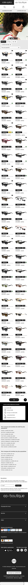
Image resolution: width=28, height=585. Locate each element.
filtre (4, 41)
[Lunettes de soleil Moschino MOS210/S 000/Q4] (7, 386)
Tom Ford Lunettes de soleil (8, 436)
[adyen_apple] (16, 530)
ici (8, 488)
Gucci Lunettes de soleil (7, 434)
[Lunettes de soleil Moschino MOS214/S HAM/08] (21, 300)
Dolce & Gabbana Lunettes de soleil (10, 441)
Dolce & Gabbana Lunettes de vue (9, 461)
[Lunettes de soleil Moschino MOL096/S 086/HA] (7, 256)
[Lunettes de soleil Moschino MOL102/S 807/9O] (7, 83)
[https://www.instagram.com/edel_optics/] (21, 550)
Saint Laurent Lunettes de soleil (9, 437)
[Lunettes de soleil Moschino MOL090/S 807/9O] (21, 112)
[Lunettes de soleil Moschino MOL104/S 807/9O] (7, 271)
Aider (2, 520)
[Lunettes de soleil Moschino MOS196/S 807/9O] (21, 155)
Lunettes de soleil (7, 10)
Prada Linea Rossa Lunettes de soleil (10, 439)
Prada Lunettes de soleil (7, 430)
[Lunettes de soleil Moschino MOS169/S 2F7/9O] (7, 169)
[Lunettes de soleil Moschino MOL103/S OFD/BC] (7, 343)
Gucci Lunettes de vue (6, 459)
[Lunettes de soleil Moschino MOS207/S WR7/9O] (21, 343)
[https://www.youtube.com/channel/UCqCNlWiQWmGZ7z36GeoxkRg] (25, 550)
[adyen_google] (20, 530)
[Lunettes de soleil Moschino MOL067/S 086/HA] (7, 198)
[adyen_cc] (2, 530)
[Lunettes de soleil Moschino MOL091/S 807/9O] (21, 184)
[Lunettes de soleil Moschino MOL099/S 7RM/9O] (21, 256)
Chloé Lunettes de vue (6, 470)
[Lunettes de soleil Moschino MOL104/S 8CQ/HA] (7, 141)
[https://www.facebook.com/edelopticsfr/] (18, 550)
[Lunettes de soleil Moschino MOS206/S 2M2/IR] (21, 242)
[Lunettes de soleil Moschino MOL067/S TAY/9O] (7, 155)
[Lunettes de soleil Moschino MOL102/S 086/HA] (21, 386)
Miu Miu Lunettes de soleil (7, 432)
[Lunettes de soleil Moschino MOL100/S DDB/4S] (21, 285)
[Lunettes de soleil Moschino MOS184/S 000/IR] (7, 300)
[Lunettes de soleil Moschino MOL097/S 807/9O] (7, 328)
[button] (7, 2)
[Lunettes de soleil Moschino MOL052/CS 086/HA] (21, 126)
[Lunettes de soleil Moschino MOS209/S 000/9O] (21, 314)
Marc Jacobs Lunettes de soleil (8, 446)
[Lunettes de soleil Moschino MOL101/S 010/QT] (7, 285)
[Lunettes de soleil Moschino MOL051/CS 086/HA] (21, 328)
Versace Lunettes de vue (7, 462)
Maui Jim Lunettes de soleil (8, 443)
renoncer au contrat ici (14, 573)
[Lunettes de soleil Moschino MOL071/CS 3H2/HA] (21, 227)
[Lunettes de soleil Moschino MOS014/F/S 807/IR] (7, 126)
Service (3, 513)
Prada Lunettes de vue (6, 457)
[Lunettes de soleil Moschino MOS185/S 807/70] (7, 227)
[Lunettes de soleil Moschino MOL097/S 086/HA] (7, 357)
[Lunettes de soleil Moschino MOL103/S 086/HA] (21, 169)
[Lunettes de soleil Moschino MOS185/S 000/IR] (7, 68)
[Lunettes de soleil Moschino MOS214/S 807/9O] (7, 372)
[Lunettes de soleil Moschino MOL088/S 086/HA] (21, 68)
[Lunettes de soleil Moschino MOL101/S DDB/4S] (21, 372)
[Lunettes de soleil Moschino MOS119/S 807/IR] (21, 54)
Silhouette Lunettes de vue (8, 468)
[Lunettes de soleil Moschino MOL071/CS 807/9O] (21, 198)
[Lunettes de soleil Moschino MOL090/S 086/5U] (7, 314)
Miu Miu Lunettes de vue (7, 455)
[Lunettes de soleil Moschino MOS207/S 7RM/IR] (21, 97)
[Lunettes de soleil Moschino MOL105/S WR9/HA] (7, 112)
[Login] (14, 7)
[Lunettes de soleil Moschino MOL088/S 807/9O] (21, 83)
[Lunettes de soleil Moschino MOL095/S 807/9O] (7, 184)
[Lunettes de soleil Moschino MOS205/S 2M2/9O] (21, 271)
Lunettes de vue (21, 10)
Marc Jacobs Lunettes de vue (8, 466)
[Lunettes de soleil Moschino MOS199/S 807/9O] (7, 242)
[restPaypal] (12, 530)
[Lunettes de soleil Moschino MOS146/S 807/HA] (21, 141)
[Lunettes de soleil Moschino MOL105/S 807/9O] (7, 213)
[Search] (4, 7)
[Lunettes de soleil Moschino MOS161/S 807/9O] (7, 54)
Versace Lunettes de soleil (7, 445)
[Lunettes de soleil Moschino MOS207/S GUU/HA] (21, 357)
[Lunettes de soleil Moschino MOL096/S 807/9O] (21, 213)
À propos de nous (6, 506)
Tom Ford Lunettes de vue (7, 453)
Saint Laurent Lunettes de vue (8, 464)
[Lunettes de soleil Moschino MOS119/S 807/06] (7, 97)
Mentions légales (18, 577)
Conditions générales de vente (11, 576)
